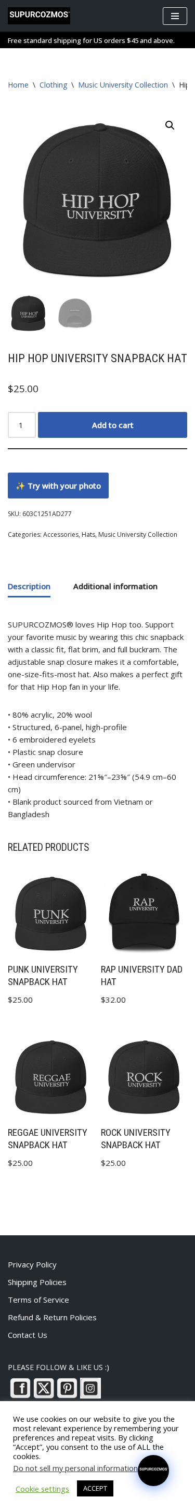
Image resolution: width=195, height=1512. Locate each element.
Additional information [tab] (115, 586)
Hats (88, 534)
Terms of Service (38, 1299)
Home (18, 85)
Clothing (53, 85)
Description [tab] (29, 586)
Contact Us (27, 1335)
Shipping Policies (37, 1282)
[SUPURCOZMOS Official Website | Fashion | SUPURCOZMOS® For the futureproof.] (39, 15)
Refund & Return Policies (52, 1317)
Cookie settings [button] (42, 1488)
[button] (170, 125)
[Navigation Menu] (175, 16)
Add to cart (113, 425)
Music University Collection (123, 85)
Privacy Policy (32, 1264)
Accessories (61, 534)
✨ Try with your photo (58, 485)
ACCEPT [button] (95, 1488)
